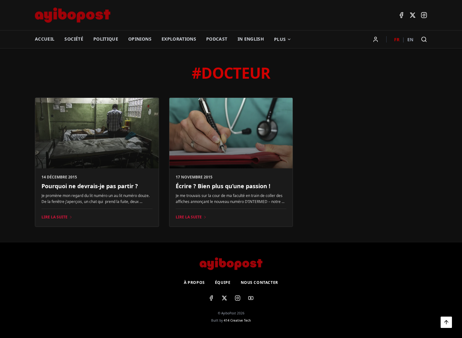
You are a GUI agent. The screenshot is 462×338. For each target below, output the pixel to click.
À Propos (194, 282)
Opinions (139, 39)
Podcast (216, 39)
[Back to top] (446, 322)
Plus (280, 39)
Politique (105, 39)
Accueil (44, 39)
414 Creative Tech (237, 320)
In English (251, 39)
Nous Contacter (259, 282)
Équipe (223, 282)
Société (73, 39)
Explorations (179, 39)
